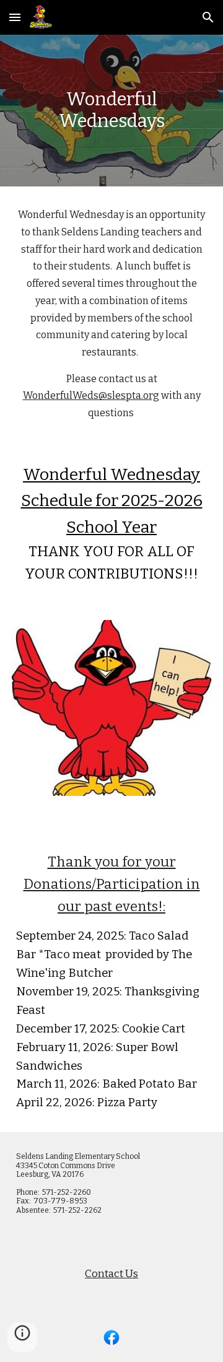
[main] (111, 110)
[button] (15, 17)
